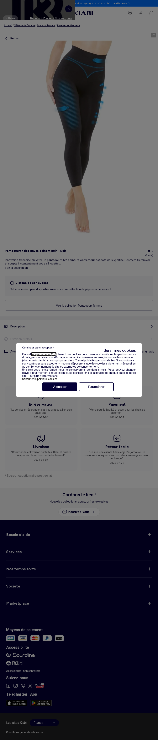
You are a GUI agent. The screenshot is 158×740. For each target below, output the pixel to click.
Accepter (59, 386)
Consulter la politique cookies (39, 379)
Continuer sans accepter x (38, 347)
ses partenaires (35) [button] (44, 354)
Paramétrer (96, 386)
